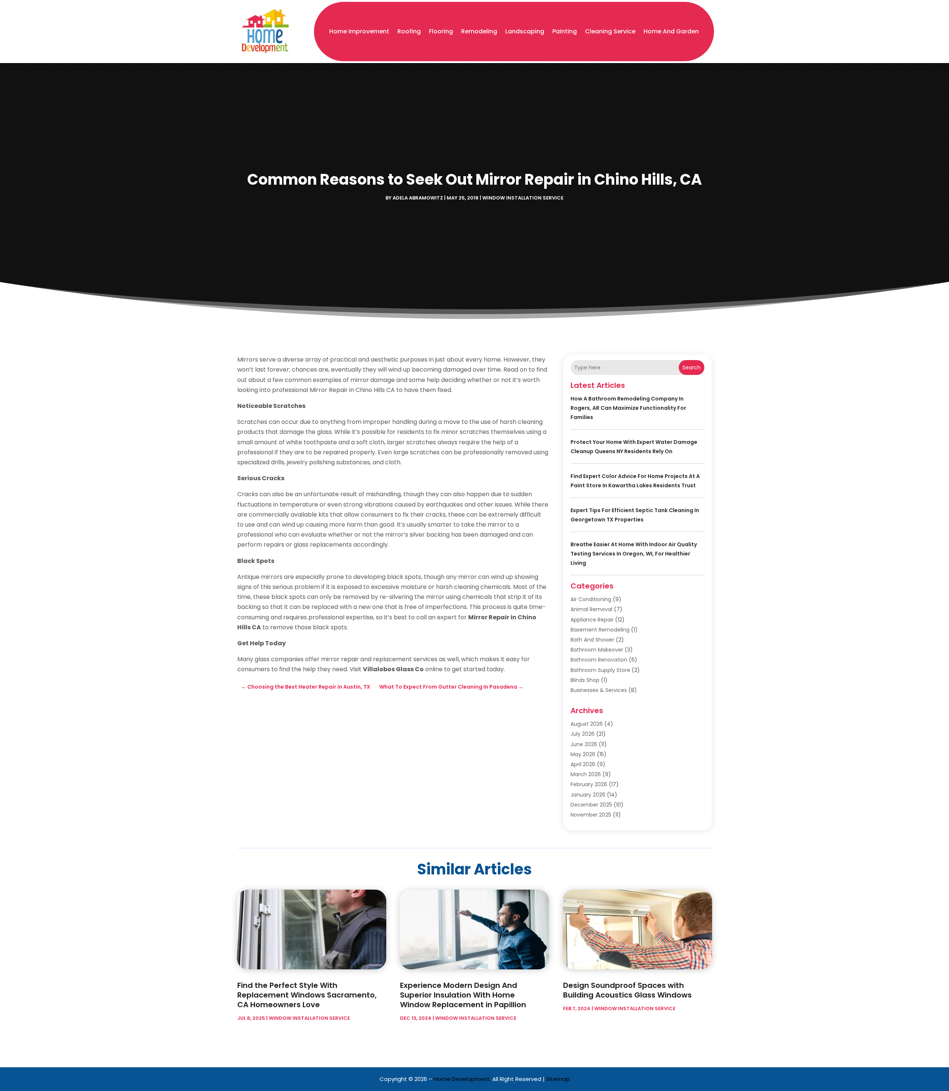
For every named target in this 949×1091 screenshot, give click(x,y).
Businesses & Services (599, 690)
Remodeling (479, 31)
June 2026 (584, 744)
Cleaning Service (610, 31)
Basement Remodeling (600, 629)
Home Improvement (359, 31)
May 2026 (583, 754)
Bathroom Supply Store (600, 670)
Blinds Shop (585, 680)
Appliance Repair (592, 619)
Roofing (409, 31)
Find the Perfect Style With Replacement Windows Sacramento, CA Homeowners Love (307, 995)
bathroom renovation (599, 659)
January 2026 (588, 794)
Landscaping (524, 31)
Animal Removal (591, 609)
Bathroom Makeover (597, 649)
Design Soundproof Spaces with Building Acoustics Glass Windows (627, 990)
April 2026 (583, 764)
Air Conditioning (591, 599)
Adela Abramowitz (418, 197)
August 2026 (587, 724)
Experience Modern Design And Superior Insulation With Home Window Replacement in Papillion (463, 995)
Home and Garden (671, 31)
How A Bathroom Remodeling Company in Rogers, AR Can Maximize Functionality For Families (628, 408)
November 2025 (591, 814)
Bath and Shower (592, 639)
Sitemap (558, 1079)
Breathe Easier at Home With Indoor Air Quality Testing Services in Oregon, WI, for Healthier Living (634, 554)
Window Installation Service (522, 197)
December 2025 (591, 804)
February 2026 (589, 784)
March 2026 (586, 774)
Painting (564, 31)
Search (691, 367)
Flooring (441, 31)
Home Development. (462, 1079)
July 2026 (583, 734)
